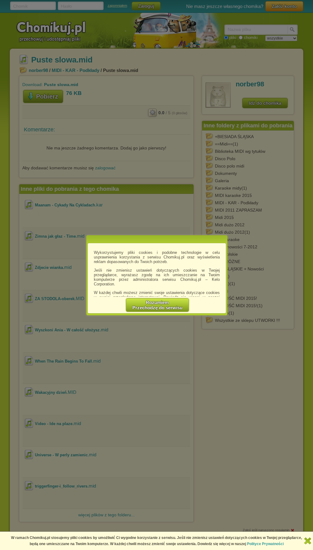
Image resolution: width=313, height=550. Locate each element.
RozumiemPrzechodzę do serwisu (157, 305)
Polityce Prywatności (265, 544)
